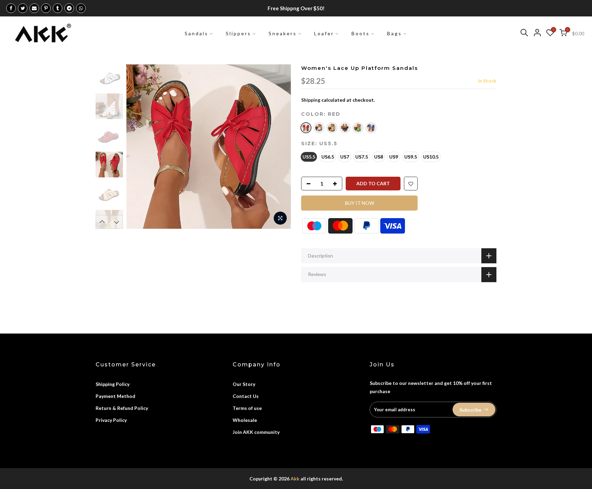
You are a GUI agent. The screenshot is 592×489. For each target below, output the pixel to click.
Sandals (196, 33)
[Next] (279, 146)
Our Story (244, 384)
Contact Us (246, 396)
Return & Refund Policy (122, 408)
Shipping (310, 100)
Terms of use (247, 408)
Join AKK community (256, 432)
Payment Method (115, 396)
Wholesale (245, 420)
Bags (394, 33)
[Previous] (138, 146)
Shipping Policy (113, 384)
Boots (361, 33)
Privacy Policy (111, 420)
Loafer (324, 33)
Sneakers (283, 33)
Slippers (238, 33)
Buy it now (359, 203)
